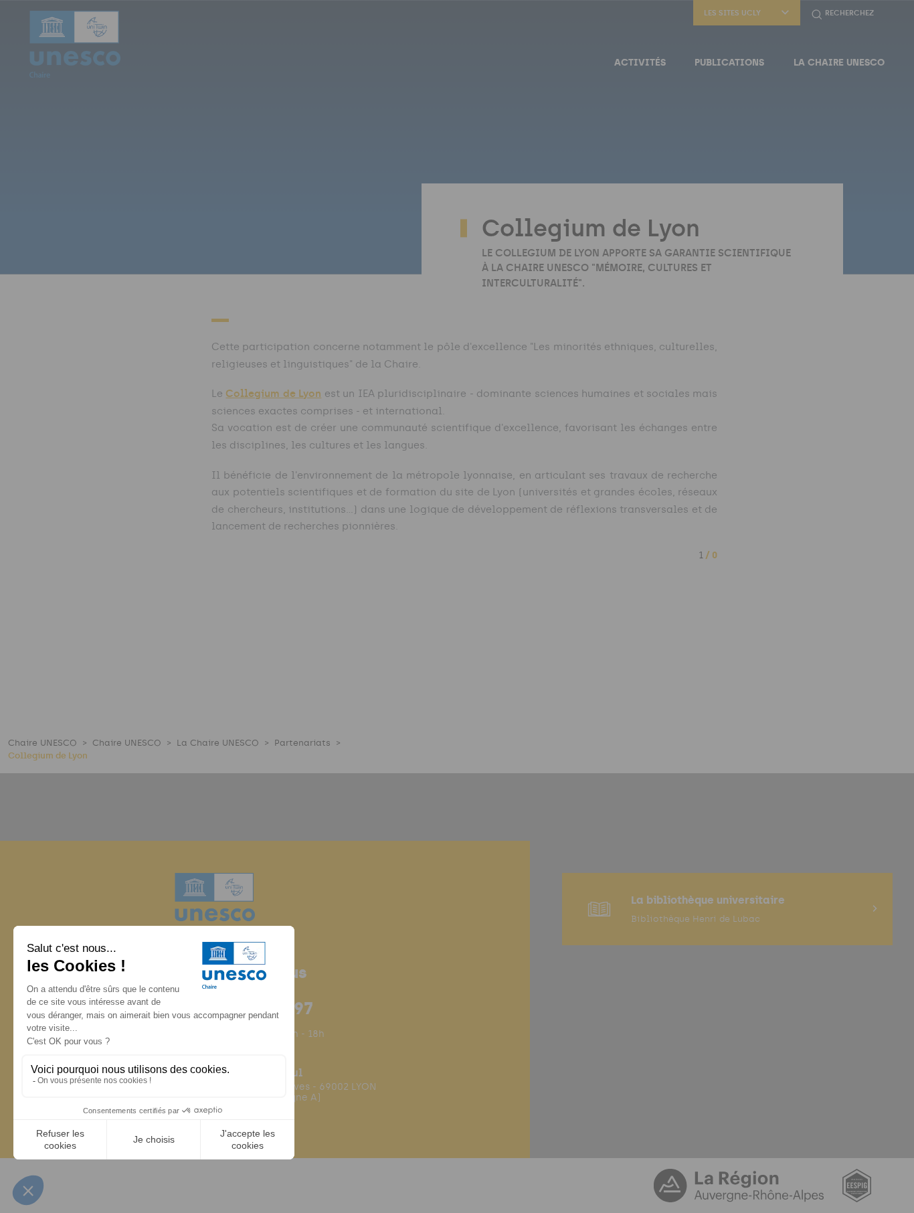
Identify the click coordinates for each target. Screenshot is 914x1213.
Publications (729, 62)
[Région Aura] (740, 1194)
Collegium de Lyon (273, 394)
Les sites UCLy (732, 13)
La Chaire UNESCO (839, 62)
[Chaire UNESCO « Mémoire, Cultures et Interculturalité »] (74, 44)
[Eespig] (856, 1194)
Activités (640, 62)
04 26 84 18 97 (256, 1008)
